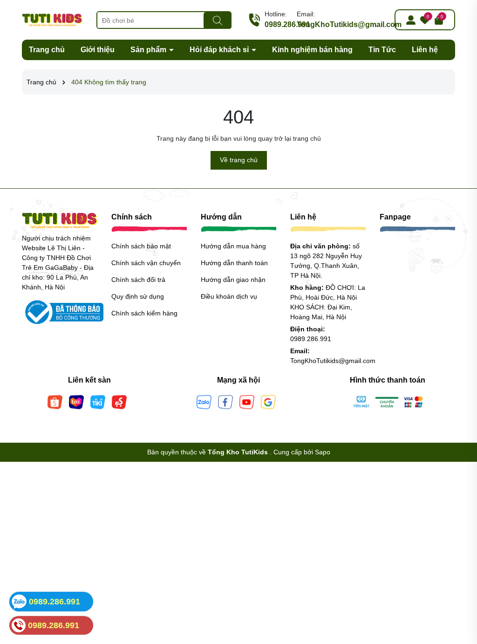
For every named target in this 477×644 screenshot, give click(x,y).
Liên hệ (425, 50)
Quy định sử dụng (137, 296)
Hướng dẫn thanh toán (234, 263)
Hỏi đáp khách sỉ (220, 50)
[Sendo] (119, 401)
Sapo (322, 452)
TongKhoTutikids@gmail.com (349, 24)
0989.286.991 (287, 24)
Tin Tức (382, 50)
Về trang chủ (239, 160)
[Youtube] (246, 401)
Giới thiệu (98, 50)
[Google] (268, 401)
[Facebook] (225, 401)
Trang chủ (47, 50)
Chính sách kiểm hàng (144, 313)
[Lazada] (76, 401)
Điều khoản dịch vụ (229, 296)
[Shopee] (55, 401)
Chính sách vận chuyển (146, 263)
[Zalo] (204, 401)
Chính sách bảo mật (141, 246)
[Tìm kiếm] (218, 20)
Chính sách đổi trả (138, 279)
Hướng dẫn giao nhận (233, 279)
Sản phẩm (149, 50)
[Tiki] (97, 401)
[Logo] (52, 19)
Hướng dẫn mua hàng (233, 246)
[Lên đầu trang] (458, 588)
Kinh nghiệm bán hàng (312, 50)
